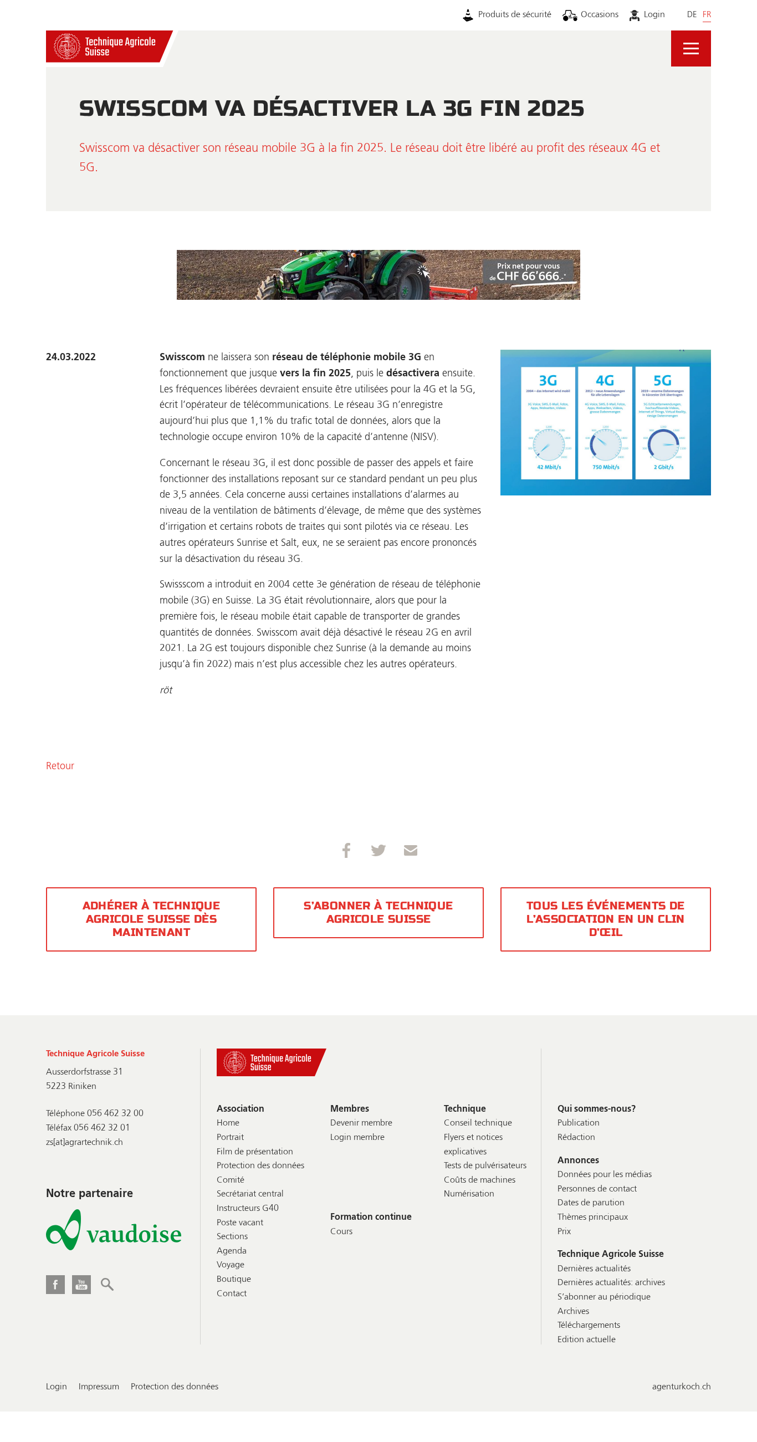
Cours (341, 1232)
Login (654, 15)
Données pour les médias (604, 1174)
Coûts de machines (479, 1180)
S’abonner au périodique (604, 1297)
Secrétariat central (250, 1194)
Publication (578, 1123)
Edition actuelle (586, 1340)
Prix (564, 1232)
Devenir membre (361, 1123)
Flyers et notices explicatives (473, 1145)
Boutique (234, 1279)
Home (228, 1123)
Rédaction (576, 1137)
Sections (232, 1237)
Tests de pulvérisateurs (485, 1166)
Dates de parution (591, 1203)
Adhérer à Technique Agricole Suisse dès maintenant (152, 919)
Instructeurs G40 (248, 1208)
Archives (573, 1311)
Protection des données (260, 1166)
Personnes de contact (597, 1189)
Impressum (99, 1387)
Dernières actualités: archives (611, 1283)
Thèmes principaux (592, 1217)
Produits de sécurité (514, 15)
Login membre (357, 1137)
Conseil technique (478, 1123)
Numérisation (469, 1194)
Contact (232, 1294)
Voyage (230, 1265)
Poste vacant (240, 1223)
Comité (230, 1180)
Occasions (599, 15)
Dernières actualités (594, 1269)
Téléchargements (588, 1325)
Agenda (232, 1251)
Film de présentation (255, 1152)
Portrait (230, 1137)
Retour (60, 766)
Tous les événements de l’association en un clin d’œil (605, 919)
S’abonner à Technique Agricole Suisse (378, 912)
